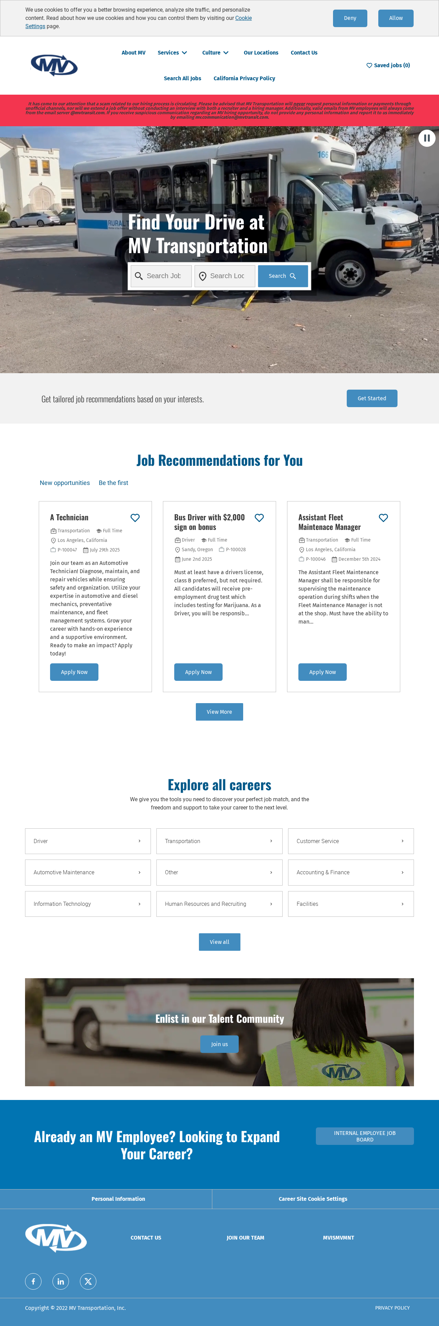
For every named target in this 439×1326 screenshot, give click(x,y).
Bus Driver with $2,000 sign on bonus (209, 521)
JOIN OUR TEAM (245, 1237)
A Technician (69, 517)
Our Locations (261, 52)
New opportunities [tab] (65, 482)
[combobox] (161, 276)
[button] (219, 942)
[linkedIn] (60, 1281)
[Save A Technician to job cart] (135, 517)
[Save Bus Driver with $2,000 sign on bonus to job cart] (259, 517)
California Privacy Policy (244, 78)
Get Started (372, 398)
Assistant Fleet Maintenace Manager (329, 521)
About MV (133, 52)
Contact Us (304, 52)
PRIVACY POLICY (392, 1308)
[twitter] (88, 1281)
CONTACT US (146, 1237)
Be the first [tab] (113, 482)
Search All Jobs (182, 78)
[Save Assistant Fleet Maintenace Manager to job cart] (383, 517)
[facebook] (33, 1281)
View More (219, 712)
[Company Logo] (54, 65)
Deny (350, 18)
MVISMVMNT (338, 1237)
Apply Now (74, 672)
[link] (219, 1044)
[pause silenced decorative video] (427, 138)
